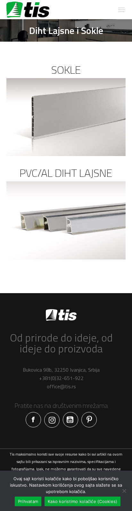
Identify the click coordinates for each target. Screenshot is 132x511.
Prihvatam (28, 501)
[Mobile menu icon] (121, 10)
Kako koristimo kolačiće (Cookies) (82, 501)
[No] (124, 491)
